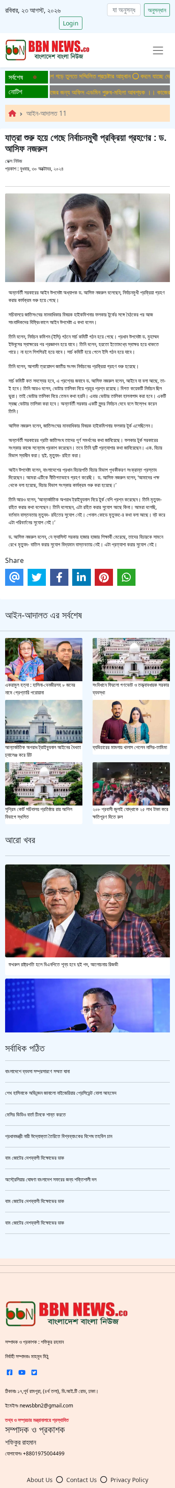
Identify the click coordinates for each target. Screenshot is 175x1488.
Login (71, 23)
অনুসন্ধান (157, 10)
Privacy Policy (129, 1480)
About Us (40, 1480)
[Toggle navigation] (158, 50)
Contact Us (81, 1480)
